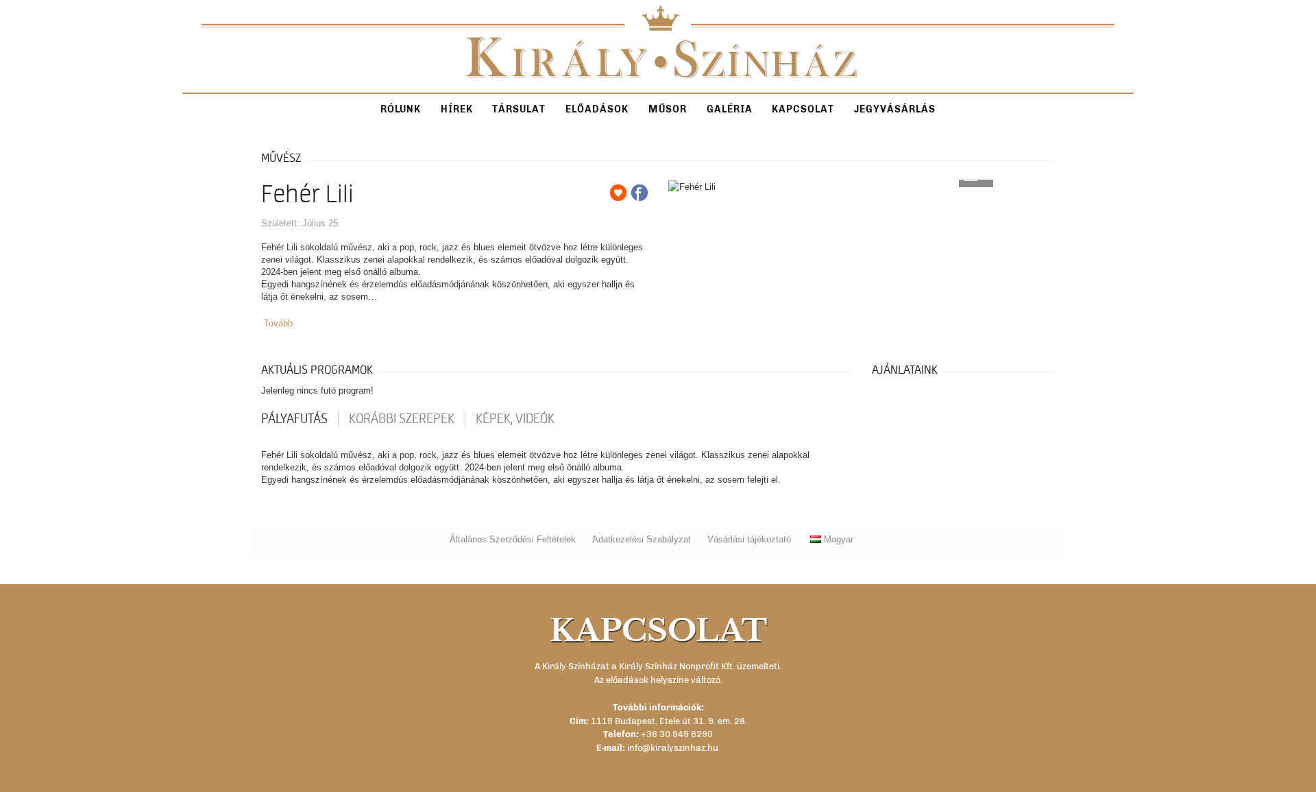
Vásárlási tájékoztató (749, 539)
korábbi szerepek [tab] (401, 419)
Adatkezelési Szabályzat (641, 539)
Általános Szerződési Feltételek (513, 539)
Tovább (278, 323)
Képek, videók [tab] (515, 419)
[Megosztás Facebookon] (639, 192)
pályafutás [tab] (294, 419)
